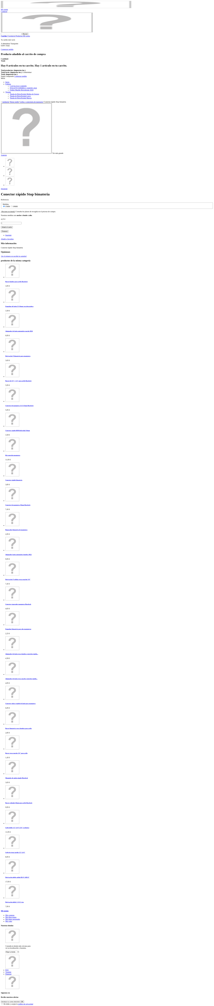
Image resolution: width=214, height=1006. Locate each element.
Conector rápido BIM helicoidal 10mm (17, 430)
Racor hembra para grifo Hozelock (16, 281)
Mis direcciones (10, 917)
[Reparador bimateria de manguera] (12, 525)
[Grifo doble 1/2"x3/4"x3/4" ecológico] (12, 823)
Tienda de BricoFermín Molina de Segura (24, 94)
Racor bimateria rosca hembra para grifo (18, 728)
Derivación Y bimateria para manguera (17, 356)
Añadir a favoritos (7, 239)
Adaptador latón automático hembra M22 (18, 554)
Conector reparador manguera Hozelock (18, 604)
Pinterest (5, 231)
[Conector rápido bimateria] (12, 476)
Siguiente (4, 189)
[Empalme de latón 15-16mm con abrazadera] (12, 302)
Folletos (8, 84)
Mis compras (9, 915)
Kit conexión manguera (12, 455)
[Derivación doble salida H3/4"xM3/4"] (12, 873)
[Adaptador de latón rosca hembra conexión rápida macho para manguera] (12, 650)
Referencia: (5, 200)
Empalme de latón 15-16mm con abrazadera (19, 306)
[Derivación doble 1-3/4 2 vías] (12, 898)
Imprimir (8, 235)
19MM (15, 206)
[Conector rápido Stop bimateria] (9, 166)
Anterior (4, 155)
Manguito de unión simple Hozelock (16, 778)
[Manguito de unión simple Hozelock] (12, 774)
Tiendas (8, 92)
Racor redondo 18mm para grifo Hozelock (18, 803)
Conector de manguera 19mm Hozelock (17, 505)
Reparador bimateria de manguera (16, 530)
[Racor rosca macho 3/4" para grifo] (12, 749)
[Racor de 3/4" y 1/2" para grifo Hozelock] (12, 376)
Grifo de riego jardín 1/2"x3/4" (15, 852)
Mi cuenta (4, 9)
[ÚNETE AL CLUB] (66, 7)
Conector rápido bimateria (13, 480)
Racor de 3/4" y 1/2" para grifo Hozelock (18, 381)
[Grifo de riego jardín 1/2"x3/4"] (12, 848)
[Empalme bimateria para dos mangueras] (12, 625)
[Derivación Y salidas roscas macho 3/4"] (12, 575)
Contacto (4, 11)
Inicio (7, 82)
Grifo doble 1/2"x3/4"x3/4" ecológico (17, 827)
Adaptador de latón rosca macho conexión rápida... (21, 679)
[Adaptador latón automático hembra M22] (12, 550)
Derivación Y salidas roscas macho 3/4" (17, 579)
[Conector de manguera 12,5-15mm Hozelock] (12, 401)
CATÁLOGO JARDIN (18, 86)
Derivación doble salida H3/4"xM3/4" (17, 877)
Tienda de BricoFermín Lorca (20, 96)
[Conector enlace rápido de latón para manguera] (12, 699)
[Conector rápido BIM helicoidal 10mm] (12, 426)
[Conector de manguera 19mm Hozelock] (12, 501)
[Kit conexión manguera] (12, 451)
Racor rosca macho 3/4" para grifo (16, 753)
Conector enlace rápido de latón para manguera (20, 703)
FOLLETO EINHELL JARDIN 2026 (23, 88)
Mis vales (8, 921)
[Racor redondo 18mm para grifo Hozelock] (12, 798)
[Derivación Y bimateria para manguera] (12, 352)
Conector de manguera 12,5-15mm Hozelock (19, 405)
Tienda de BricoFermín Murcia (21, 98)
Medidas (6, 204)
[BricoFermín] (47, 32)
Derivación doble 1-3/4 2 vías (14, 902)
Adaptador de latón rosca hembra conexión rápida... (21, 654)
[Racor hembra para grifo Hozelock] (12, 277)
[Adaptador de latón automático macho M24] (12, 327)
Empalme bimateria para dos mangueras (18, 629)
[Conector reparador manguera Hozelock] (12, 600)
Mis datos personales (12, 919)
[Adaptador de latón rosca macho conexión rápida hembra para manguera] (12, 674)
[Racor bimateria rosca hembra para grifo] (12, 724)
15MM (7, 206)
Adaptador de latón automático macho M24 (19, 331)
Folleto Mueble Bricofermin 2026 (21, 90)
